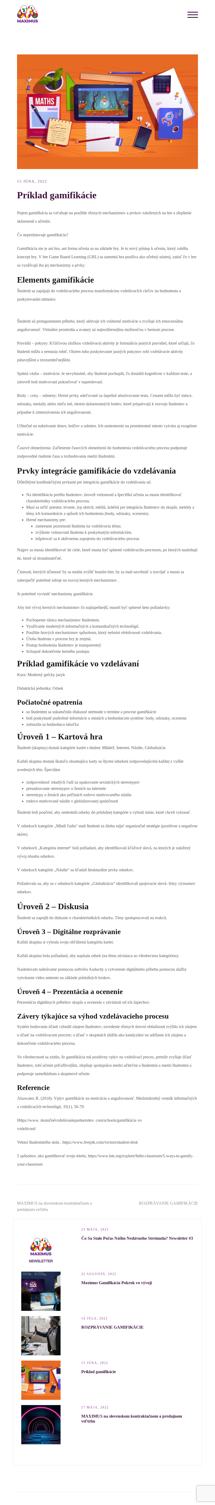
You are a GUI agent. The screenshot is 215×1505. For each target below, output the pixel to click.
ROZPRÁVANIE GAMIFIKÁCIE (168, 1203)
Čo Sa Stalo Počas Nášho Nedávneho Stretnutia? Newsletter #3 (137, 1238)
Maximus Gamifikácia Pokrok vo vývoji (116, 1283)
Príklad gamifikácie (98, 1371)
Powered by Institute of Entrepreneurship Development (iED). (74, 1498)
